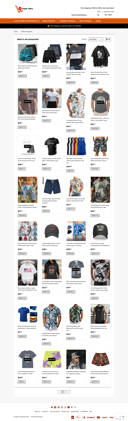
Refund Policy (75, 411)
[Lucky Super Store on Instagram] (62, 407)
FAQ (91, 411)
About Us (37, 411)
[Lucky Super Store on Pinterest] (59, 407)
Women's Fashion (67, 21)
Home (16, 31)
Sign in (99, 11)
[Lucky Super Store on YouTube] (69, 407)
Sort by (84, 39)
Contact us (45, 411)
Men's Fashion (49, 21)
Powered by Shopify (36, 416)
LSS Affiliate (84, 411)
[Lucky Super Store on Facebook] (55, 407)
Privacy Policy (65, 411)
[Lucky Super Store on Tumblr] (65, 407)
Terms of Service (55, 411)
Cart (109, 15)
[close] (126, 26)
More (98, 21)
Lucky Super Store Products (26, 21)
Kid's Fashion (85, 21)
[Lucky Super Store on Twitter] (52, 407)
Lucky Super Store (23, 416)
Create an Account (109, 11)
